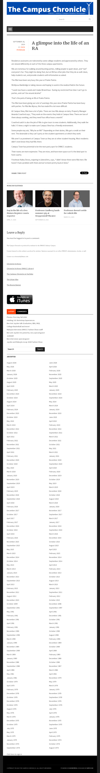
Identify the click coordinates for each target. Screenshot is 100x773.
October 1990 (54, 631)
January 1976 (54, 717)
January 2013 (54, 588)
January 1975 (12, 740)
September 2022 (55, 433)
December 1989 (55, 643)
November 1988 (13, 662)
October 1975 (12, 724)
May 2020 (10, 468)
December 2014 (13, 557)
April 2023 (53, 421)
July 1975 (10, 728)
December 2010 (13, 600)
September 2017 (55, 514)
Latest (11, 311)
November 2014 (55, 557)
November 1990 (13, 631)
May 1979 (52, 681)
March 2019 (53, 487)
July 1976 (52, 709)
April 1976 (53, 713)
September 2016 (55, 530)
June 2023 (53, 417)
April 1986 (10, 670)
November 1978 (55, 693)
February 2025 (12, 390)
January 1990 (12, 643)
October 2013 (54, 577)
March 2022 (53, 436)
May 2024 (52, 401)
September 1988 (13, 666)
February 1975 (54, 736)
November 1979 (55, 678)
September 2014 (55, 561)
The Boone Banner (14, 285)
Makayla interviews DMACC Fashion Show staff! (25, 329)
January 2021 (54, 456)
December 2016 (13, 526)
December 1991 (55, 615)
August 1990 (54, 635)
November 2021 (13, 444)
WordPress (73, 768)
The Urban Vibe (12, 279)
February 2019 (12, 491)
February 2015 (54, 553)
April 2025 (10, 386)
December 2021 (55, 440)
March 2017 (53, 518)
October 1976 (12, 705)
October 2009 (12, 604)
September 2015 (13, 545)
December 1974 (55, 740)
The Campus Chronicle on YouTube (20, 274)
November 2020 (55, 460)
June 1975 (53, 728)
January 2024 (54, 409)
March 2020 (11, 471)
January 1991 (54, 627)
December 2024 (13, 394)
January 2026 (12, 374)
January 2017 (54, 522)
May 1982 (10, 674)
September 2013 (13, 580)
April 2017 (10, 518)
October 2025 (12, 378)
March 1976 (11, 717)
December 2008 (55, 604)
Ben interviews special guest (18, 339)
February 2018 (12, 506)
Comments (22, 311)
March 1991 (53, 623)
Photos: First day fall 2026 (17, 317)
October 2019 (54, 479)
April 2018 (10, 503)
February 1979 (12, 689)
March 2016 (53, 534)
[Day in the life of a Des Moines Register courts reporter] (20, 199)
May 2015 (10, 549)
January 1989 (12, 658)
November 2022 (55, 429)
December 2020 (13, 460)
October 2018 (54, 495)
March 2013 (53, 584)
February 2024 (12, 409)
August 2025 (11, 382)
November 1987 (55, 666)
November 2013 (13, 577)
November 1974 (13, 744)
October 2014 (12, 561)
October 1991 (54, 619)
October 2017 (12, 514)
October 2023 (12, 417)
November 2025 (55, 374)
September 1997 (55, 608)
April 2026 (53, 366)
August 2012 (11, 596)
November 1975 (55, 720)
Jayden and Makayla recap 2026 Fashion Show (24, 342)
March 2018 (53, 503)
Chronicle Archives (14, 264)
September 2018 (13, 499)
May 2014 (10, 565)
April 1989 (53, 650)
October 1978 (12, 697)
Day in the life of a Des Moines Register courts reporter (18, 213)
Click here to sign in (14, 754)
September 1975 (55, 724)
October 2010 (54, 600)
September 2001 (13, 608)
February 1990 (54, 639)
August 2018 (54, 499)
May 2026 (10, 366)
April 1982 (53, 674)
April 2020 (53, 468)
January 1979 (54, 689)
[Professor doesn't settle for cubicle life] (77, 199)
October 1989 (54, 646)
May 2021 (52, 448)
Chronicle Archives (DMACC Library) (20, 268)
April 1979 (10, 685)
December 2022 (13, 429)
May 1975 (10, 732)
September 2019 (13, 483)
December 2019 (55, 475)
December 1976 (13, 701)
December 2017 (13, 510)
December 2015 (55, 538)
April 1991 (10, 623)
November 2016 (55, 526)
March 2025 (53, 386)
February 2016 (12, 538)
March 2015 (11, 553)
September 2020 (55, 464)
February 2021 (12, 456)
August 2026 (11, 363)
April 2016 (10, 534)
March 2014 (11, 569)
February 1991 (12, 627)
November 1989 (13, 646)
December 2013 (55, 573)
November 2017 (55, 510)
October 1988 (54, 662)
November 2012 (13, 592)
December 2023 (13, 413)
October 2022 (12, 433)
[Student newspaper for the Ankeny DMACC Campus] (50, 8)
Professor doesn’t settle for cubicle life (75, 211)
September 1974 (13, 748)
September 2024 (55, 398)
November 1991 (13, 619)
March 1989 (11, 654)
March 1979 (53, 685)
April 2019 (10, 487)
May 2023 (10, 421)
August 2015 (54, 545)
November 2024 (55, 394)
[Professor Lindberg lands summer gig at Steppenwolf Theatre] (48, 199)
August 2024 (11, 401)
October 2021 (54, 444)
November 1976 (55, 701)
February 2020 (54, 471)
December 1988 (55, 658)
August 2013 (54, 580)
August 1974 (54, 748)
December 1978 (13, 693)
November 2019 (13, 479)
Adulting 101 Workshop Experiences (21, 320)
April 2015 (53, 549)
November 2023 (55, 413)
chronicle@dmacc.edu (21, 256)
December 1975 (13, 720)
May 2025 (52, 382)
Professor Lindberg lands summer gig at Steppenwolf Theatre (47, 213)
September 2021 (13, 448)
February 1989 (54, 654)
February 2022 (12, 440)
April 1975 (53, 732)
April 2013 (10, 584)
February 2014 (54, 569)
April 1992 (53, 611)
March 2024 (53, 405)
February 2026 (54, 370)
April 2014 (53, 565)
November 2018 (13, 495)
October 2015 (54, 542)
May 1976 (10, 713)
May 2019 (52, 483)
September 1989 (13, 650)
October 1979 (12, 681)
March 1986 (53, 670)
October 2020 (12, 464)
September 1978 (55, 697)
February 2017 (12, 522)
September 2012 (55, 592)
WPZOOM (90, 768)
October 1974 (54, 744)
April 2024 (10, 405)
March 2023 (11, 425)
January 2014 (12, 573)
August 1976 (11, 709)
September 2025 (55, 378)
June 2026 (53, 363)
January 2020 (12, 475)
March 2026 (11, 370)
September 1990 (13, 635)
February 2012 (54, 596)
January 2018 (54, 506)
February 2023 (54, 425)
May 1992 (10, 611)
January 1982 (12, 678)
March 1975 (11, 736)
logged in (20, 238)
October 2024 (12, 398)
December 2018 (55, 491)
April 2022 (10, 436)
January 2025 (54, 390)
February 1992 (12, 615)
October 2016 (12, 530)
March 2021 (53, 452)
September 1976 (55, 705)
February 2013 (12, 588)
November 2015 (13, 542)
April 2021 (10, 452)
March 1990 (11, 639)
